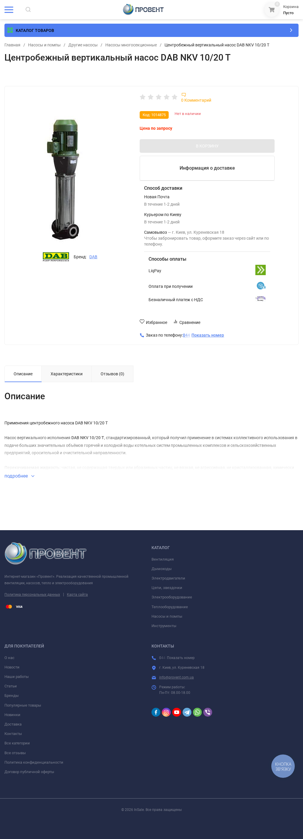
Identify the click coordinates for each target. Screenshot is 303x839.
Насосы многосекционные (131, 45)
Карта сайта (77, 595)
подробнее (16, 476)
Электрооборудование (172, 597)
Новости (12, 667)
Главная (12, 45)
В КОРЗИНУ (207, 146)
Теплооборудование (170, 607)
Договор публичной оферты (29, 772)
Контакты (13, 733)
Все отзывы (15, 753)
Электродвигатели (168, 578)
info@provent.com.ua (176, 677)
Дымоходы (162, 569)
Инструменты (164, 626)
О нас (9, 657)
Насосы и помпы (44, 45)
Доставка (13, 724)
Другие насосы (83, 45)
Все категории (17, 743)
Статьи (10, 686)
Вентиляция (163, 559)
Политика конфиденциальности (33, 762)
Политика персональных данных (32, 595)
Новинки (12, 715)
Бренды (11, 695)
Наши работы (16, 676)
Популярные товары (22, 705)
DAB (93, 257)
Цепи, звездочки (167, 587)
